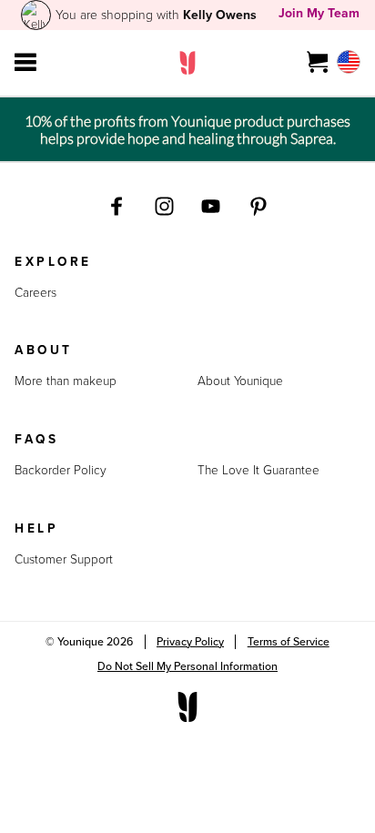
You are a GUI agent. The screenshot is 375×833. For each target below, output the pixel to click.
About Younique (240, 381)
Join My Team (319, 13)
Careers (35, 293)
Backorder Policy (60, 470)
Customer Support (64, 560)
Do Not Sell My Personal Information (187, 666)
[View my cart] (318, 62)
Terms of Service (288, 642)
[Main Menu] (25, 62)
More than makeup (66, 381)
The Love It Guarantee (258, 470)
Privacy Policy (190, 642)
